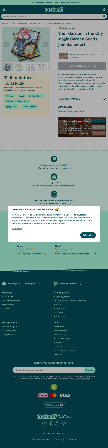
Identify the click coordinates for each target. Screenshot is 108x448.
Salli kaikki (88, 235)
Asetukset (17, 228)
